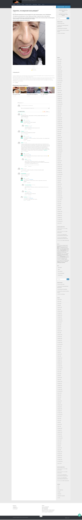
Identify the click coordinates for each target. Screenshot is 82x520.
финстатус (63, 261)
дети (61, 246)
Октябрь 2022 (60, 389)
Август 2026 (60, 59)
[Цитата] (28, 108)
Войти (59, 269)
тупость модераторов (60, 260)
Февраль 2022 (60, 164)
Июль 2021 (59, 178)
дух (58, 247)
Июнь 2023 (59, 133)
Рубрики (14, 4)
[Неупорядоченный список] (27, 108)
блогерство (64, 245)
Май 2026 (59, 305)
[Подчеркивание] (24, 108)
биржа (61, 245)
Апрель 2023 (60, 137)
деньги (58, 246)
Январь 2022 (60, 166)
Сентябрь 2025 (60, 80)
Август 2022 (60, 393)
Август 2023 (60, 129)
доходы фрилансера (65, 246)
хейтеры (59, 262)
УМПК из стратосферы (61, 33)
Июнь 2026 (59, 63)
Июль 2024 (59, 348)
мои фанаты (63, 251)
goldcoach (58, 245)
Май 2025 (59, 88)
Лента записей (60, 271)
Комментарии (35, 4)
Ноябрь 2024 (60, 100)
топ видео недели (64, 259)
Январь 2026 (60, 313)
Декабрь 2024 (60, 98)
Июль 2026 (59, 61)
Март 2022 (59, 162)
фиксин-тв (59, 261)
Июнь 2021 (59, 180)
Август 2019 (60, 223)
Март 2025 (59, 92)
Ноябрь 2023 (60, 123)
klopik (30, 154)
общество (59, 253)
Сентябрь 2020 (60, 197)
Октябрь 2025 (60, 78)
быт (67, 245)
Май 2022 (59, 158)
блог (14, 6)
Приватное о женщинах (61, 495)
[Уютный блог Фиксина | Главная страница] (17, 1)
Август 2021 (60, 176)
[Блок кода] (30, 108)
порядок (59, 491)
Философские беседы (16, 94)
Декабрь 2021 (60, 168)
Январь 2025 (60, 96)
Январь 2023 (60, 143)
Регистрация (60, 267)
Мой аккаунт (18, 4)
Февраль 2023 (60, 141)
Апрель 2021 (60, 184)
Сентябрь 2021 (60, 174)
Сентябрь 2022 (60, 391)
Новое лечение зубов (61, 23)
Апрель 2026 (60, 307)
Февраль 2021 (60, 428)
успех (67, 260)
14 (54, 6)
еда (59, 247)
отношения (64, 253)
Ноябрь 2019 (60, 217)
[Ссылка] (31, 108)
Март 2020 (59, 209)
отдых (62, 253)
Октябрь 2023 (60, 125)
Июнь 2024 (59, 350)
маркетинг (59, 251)
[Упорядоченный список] (26, 108)
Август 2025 (60, 82)
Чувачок (30, 137)
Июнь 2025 (59, 86)
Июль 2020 (59, 201)
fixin (24, 153)
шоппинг (63, 262)
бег (60, 245)
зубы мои (16, 82)
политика (62, 256)
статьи (59, 497)
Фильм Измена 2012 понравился (32, 94)
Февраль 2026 (60, 311)
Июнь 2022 (59, 156)
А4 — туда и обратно (44, 94)
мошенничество (60, 252)
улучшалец (64, 260)
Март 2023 (59, 139)
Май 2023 (59, 135)
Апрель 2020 (60, 207)
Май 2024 (59, 352)
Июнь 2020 (59, 203)
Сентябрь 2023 (60, 127)
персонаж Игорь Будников (65, 255)
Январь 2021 (60, 430)
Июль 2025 (59, 84)
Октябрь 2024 (60, 102)
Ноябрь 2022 (60, 387)
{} (32, 108)
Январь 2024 (60, 119)
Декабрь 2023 (60, 121)
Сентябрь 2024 (60, 104)
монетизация (66, 251)
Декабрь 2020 (60, 432)
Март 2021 (59, 426)
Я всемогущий (31, 179)
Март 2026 (59, 309)
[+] (33, 108)
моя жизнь (64, 252)
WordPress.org (60, 275)
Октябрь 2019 (60, 219)
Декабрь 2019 (60, 215)
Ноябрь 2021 (60, 170)
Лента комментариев (61, 273)
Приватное (59, 493)
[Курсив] (22, 108)
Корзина (23, 4)
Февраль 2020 (60, 211)
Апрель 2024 (60, 354)
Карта (43, 4)
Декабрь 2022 (60, 145)
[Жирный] (21, 108)
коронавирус (63, 250)
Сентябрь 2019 (60, 221)
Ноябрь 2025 (60, 76)
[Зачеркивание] (25, 108)
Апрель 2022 (60, 160)
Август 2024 (60, 346)
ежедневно (63, 247)
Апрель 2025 (60, 90)
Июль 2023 (59, 131)
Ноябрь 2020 (60, 434)
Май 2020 (59, 205)
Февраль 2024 (60, 117)
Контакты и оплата (28, 4)
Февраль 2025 (60, 94)
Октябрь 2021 (60, 172)
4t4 (29, 121)
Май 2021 (59, 182)
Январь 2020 (60, 213)
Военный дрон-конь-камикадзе (62, 28)
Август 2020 (60, 199)
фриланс (66, 261)
